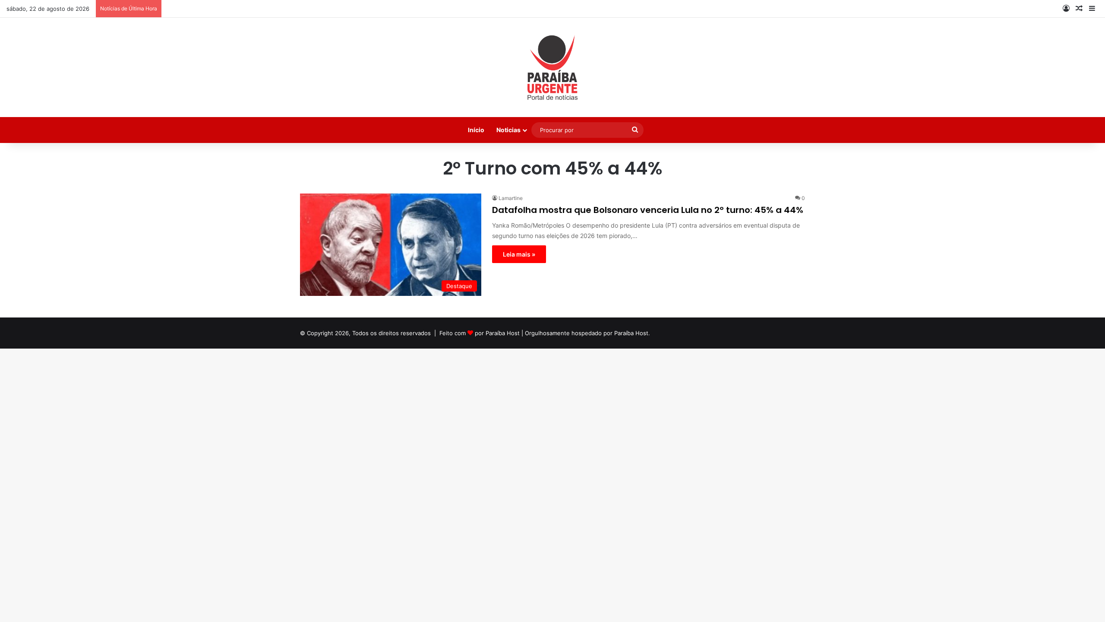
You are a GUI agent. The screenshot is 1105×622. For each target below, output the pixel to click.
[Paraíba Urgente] (552, 67)
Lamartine (511, 198)
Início (476, 129)
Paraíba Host (503, 333)
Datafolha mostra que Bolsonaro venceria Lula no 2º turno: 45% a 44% (647, 210)
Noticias (508, 129)
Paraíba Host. (632, 333)
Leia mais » (519, 254)
